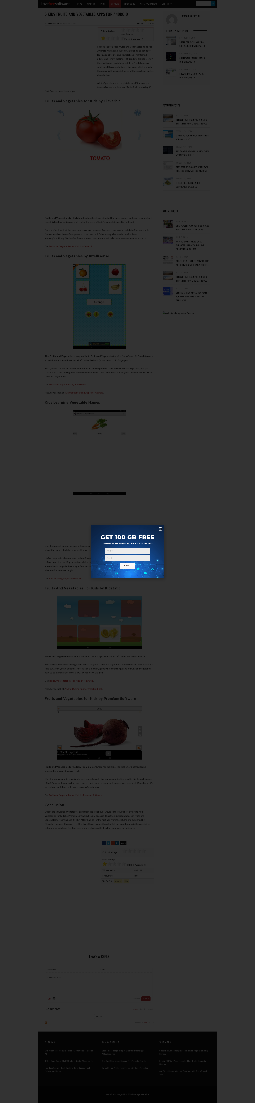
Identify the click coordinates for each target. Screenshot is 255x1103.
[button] (160, 529)
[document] (127, 551)
